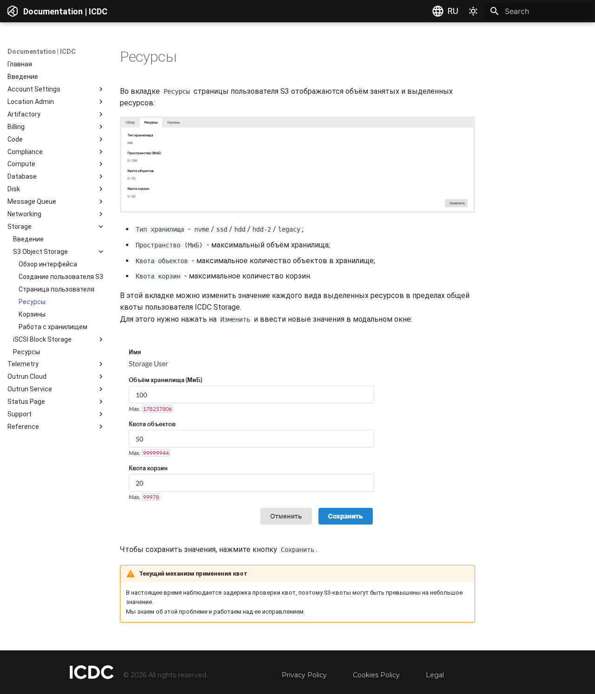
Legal (435, 675)
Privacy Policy (304, 675)
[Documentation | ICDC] (12, 11)
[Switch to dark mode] (473, 11)
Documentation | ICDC (41, 51)
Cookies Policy (376, 675)
